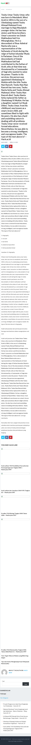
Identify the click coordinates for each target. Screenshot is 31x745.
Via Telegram (4, 698)
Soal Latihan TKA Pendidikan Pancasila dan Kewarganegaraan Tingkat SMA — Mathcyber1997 (15, 467)
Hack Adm (4, 142)
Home (2, 9)
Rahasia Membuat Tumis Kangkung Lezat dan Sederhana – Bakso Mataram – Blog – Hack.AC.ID (15, 711)
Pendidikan (9, 9)
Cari (3, 681)
